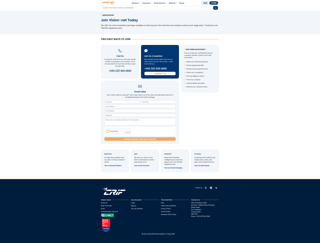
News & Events (159, 3)
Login (213, 3)
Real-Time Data (106, 206)
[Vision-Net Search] (108, 3)
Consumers (146, 3)
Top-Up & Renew (137, 208)
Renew (181, 3)
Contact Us (160, 73)
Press (103, 208)
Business (135, 3)
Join (205, 3)
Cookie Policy (165, 211)
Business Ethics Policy (168, 214)
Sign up (133, 206)
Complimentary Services (109, 211)
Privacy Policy (166, 208)
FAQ (162, 203)
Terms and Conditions (168, 206)
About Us (172, 3)
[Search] (215, 8)
